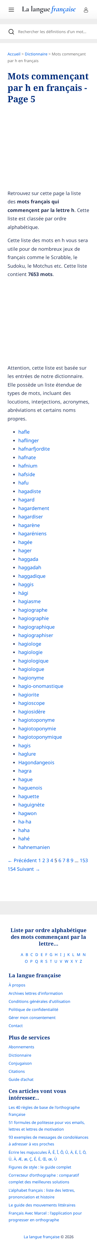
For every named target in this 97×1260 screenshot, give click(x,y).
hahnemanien (34, 847)
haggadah (29, 567)
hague (25, 779)
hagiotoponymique (40, 737)
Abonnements (21, 1046)
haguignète (31, 804)
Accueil (14, 53)
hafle (24, 432)
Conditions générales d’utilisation (39, 1001)
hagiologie (30, 652)
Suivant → (28, 869)
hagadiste (29, 491)
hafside (26, 474)
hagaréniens (32, 533)
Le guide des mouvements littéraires (42, 1205)
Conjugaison (20, 1063)
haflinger (28, 440)
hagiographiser (35, 635)
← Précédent (22, 860)
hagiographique (36, 627)
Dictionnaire (36, 53)
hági (23, 593)
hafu (23, 482)
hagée (25, 542)
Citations (17, 1071)
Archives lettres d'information (36, 993)
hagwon (27, 813)
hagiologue (31, 669)
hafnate (27, 457)
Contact (16, 1025)
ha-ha (24, 821)
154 (12, 869)
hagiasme (29, 601)
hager (25, 550)
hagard (26, 499)
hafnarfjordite (34, 448)
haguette (28, 796)
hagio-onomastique (40, 686)
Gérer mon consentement (32, 1017)
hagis (24, 745)
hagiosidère (31, 711)
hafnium (27, 465)
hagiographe (32, 610)
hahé (24, 838)
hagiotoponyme (36, 720)
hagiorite (28, 694)
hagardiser (30, 516)
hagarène (29, 525)
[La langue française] (49, 11)
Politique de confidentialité (33, 1009)
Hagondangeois (36, 762)
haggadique (32, 576)
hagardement (33, 508)
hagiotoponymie (37, 728)
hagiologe (29, 643)
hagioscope (31, 703)
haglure (27, 754)
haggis (26, 584)
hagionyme (31, 677)
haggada (28, 559)
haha (24, 830)
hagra (25, 770)
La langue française (42, 1236)
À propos (17, 985)
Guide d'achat (21, 1079)
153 (84, 860)
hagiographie (33, 618)
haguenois (30, 787)
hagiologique (33, 660)
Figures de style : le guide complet (40, 1167)
